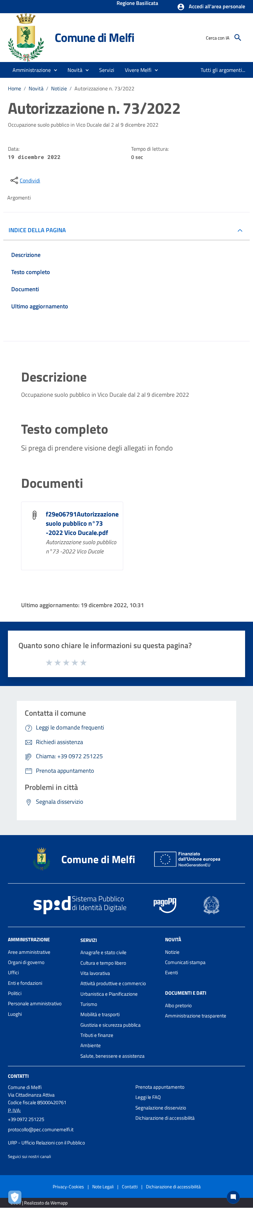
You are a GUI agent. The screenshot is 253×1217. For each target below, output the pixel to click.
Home (14, 88)
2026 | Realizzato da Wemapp (39, 1202)
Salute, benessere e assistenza (112, 1056)
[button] (211, 7)
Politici (14, 993)
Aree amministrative (29, 952)
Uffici (13, 972)
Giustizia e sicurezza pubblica (110, 1025)
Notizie (59, 88)
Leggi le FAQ (148, 1097)
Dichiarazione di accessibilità (165, 1118)
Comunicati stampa (185, 962)
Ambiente (90, 1045)
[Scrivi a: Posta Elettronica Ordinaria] (68, 1136)
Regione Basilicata (137, 3)
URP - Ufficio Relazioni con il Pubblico (46, 1142)
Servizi (88, 940)
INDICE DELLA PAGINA (37, 230)
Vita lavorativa (95, 973)
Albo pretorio (178, 1005)
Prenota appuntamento (159, 1087)
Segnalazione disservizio (160, 1107)
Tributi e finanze (96, 1035)
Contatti (18, 1076)
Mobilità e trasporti (100, 1014)
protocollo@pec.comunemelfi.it (40, 1129)
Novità (36, 88)
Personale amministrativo (35, 1003)
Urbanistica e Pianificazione (109, 994)
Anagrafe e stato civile (103, 952)
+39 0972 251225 (26, 1119)
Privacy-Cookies (68, 1186)
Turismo (88, 1004)
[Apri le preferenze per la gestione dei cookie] (16, 1199)
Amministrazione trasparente (195, 1015)
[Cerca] (238, 37)
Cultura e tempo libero (103, 963)
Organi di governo (26, 962)
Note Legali (103, 1186)
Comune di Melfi (94, 37)
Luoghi (15, 1014)
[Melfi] (28, 37)
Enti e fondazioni (25, 983)
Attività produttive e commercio (113, 983)
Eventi (171, 972)
